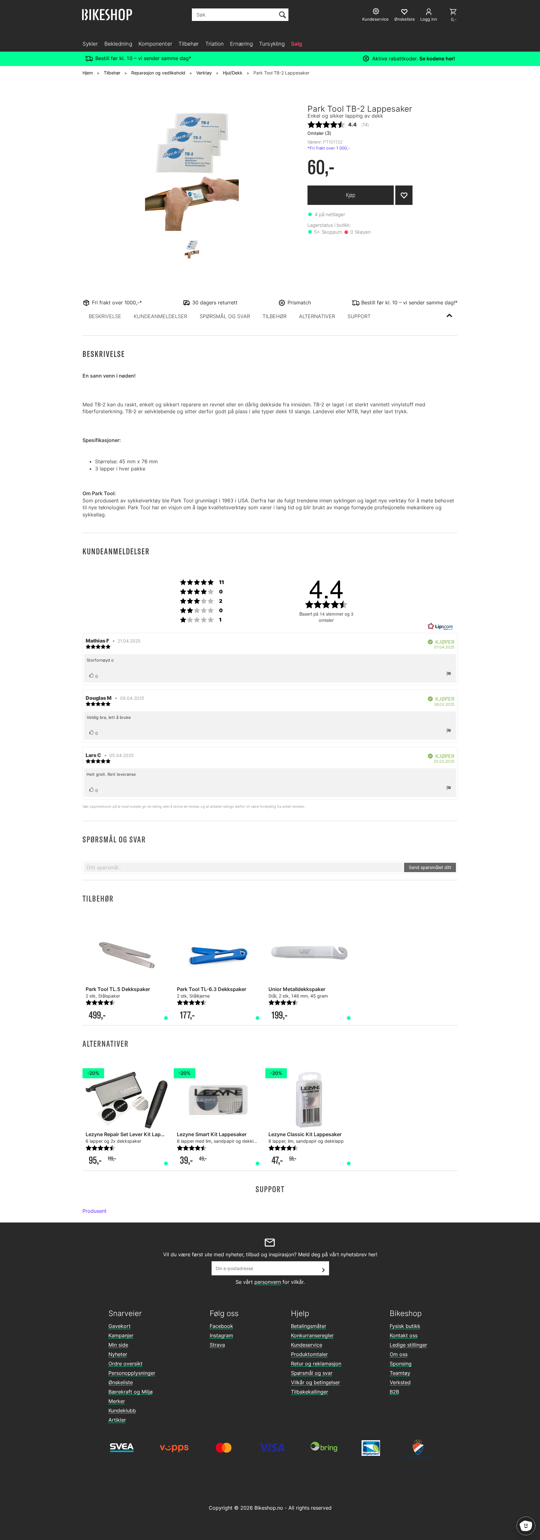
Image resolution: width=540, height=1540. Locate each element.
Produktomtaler (309, 1354)
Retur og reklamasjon (316, 1363)
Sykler (90, 44)
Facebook (221, 1326)
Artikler (117, 1420)
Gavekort (119, 1326)
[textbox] (243, 867)
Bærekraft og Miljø (130, 1392)
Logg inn (428, 19)
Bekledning (118, 44)
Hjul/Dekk (232, 72)
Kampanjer (120, 1335)
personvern (267, 1282)
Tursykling (272, 44)
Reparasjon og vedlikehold (158, 72)
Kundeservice (306, 1345)
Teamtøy (400, 1373)
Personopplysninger (131, 1373)
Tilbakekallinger (309, 1392)
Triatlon (214, 44)
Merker (116, 1401)
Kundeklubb (122, 1410)
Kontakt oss (404, 1335)
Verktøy (204, 72)
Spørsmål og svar (311, 1373)
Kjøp (350, 195)
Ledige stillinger (408, 1345)
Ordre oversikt (125, 1363)
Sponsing (401, 1363)
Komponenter (155, 44)
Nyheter (117, 1354)
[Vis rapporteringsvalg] (448, 674)
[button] (105, 316)
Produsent (94, 1211)
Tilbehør (188, 44)
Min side (118, 1345)
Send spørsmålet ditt (430, 867)
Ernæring (241, 44)
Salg (296, 44)
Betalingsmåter (308, 1326)
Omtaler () (319, 133)
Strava (217, 1345)
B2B (394, 1392)
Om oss (399, 1354)
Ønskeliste (120, 1382)
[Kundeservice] (377, 12)
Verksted (400, 1382)
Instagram (221, 1335)
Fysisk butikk (405, 1326)
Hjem (87, 72)
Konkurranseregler (312, 1335)
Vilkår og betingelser (315, 1382)
